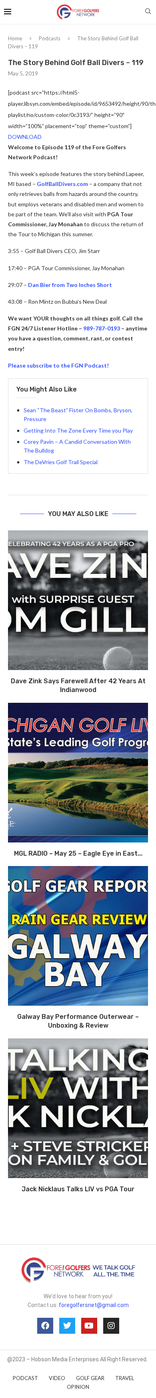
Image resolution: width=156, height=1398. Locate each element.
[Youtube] (89, 1326)
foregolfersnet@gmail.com (94, 1305)
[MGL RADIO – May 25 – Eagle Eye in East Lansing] (78, 772)
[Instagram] (111, 1326)
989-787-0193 (101, 328)
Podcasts (49, 38)
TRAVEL (124, 1378)
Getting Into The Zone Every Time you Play (78, 430)
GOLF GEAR (90, 1378)
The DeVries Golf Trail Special (61, 462)
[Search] (148, 11)
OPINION (78, 1387)
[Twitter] (67, 1326)
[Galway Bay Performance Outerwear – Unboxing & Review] (78, 936)
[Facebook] (45, 1326)
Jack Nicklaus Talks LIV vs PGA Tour (78, 1189)
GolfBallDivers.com (62, 183)
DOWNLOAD (25, 136)
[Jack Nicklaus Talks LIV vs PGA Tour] (78, 1108)
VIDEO (57, 1378)
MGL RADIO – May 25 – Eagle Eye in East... (78, 853)
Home (15, 38)
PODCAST (25, 1378)
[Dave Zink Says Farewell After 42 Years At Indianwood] (78, 600)
